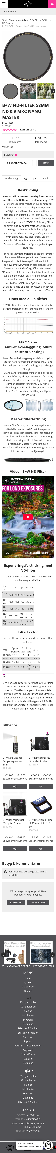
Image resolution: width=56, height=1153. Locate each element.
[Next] (53, 91)
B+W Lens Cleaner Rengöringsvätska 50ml (12, 761)
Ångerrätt (28, 1050)
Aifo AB (28, 1110)
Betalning (28, 1024)
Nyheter (28, 982)
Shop (11, 20)
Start (4, 20)
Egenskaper (30, 178)
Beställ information (28, 1032)
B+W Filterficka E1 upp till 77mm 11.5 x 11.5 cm (41, 823)
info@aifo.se (32, 1115)
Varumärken (22, 20)
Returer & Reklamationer (28, 1045)
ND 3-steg (7, 23)
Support (28, 1041)
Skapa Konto (28, 1054)
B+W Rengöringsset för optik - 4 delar (39, 759)
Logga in (16, 902)
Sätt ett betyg (28, 129)
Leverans (28, 1019)
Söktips (28, 1011)
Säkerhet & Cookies (28, 1028)
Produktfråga (18, 163)
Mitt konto (28, 1015)
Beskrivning (11, 178)
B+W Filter (35, 20)
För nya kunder (28, 1002)
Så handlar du (28, 1006)
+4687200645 (33, 1119)
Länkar (47, 178)
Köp (46, 163)
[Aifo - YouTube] (14, 1147)
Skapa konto (38, 902)
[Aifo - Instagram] (5, 1147)
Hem (28, 978)
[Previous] (3, 955)
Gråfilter (46, 20)
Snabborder (28, 986)
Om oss (28, 991)
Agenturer (28, 1037)
